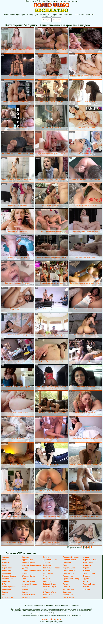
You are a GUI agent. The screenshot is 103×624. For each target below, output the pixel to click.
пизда (45, 598)
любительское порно (51, 568)
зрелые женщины (29, 584)
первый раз (47, 595)
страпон (86, 568)
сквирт (86, 557)
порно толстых (69, 571)
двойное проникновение (32, 565)
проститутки (68, 576)
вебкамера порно (9, 587)
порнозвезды (68, 573)
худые (86, 579)
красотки (46, 557)
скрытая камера (90, 560)
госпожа (25, 557)
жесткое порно (28, 581)
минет (45, 576)
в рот (4, 584)
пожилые (67, 562)
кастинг (25, 589)
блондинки (6, 573)
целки (85, 581)
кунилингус (47, 562)
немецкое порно (49, 587)
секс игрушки (68, 598)
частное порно (89, 584)
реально (66, 587)
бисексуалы (7, 571)
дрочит (25, 573)
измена (25, 587)
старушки (87, 565)
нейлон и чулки (49, 584)
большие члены (8, 579)
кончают (25, 592)
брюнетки (6, 581)
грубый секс (27, 560)
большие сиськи (9, 576)
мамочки (46, 571)
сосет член (88, 562)
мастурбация (48, 573)
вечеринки (6, 589)
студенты (87, 571)
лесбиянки (47, 565)
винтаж (5, 592)
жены (24, 579)
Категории (46, 19)
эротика (86, 589)
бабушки (5, 562)
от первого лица (49, 592)
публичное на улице (71, 579)
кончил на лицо (28, 595)
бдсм (4, 565)
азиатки (5, 557)
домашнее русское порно (32, 571)
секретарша (68, 595)
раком (65, 584)
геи (3, 595)
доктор (25, 568)
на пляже (47, 581)
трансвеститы (89, 573)
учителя (86, 576)
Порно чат (56, 19)
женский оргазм (29, 576)
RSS (58, 619)
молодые (46, 579)
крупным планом (50, 560)
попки (65, 565)
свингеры (67, 592)
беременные (7, 568)
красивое (26, 598)
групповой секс (28, 562)
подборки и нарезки (71, 557)
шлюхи (86, 587)
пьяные (66, 581)
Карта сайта (48, 619)
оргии (45, 589)
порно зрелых (69, 568)
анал (4, 560)
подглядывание (69, 560)
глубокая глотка (8, 598)
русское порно (69, 589)
